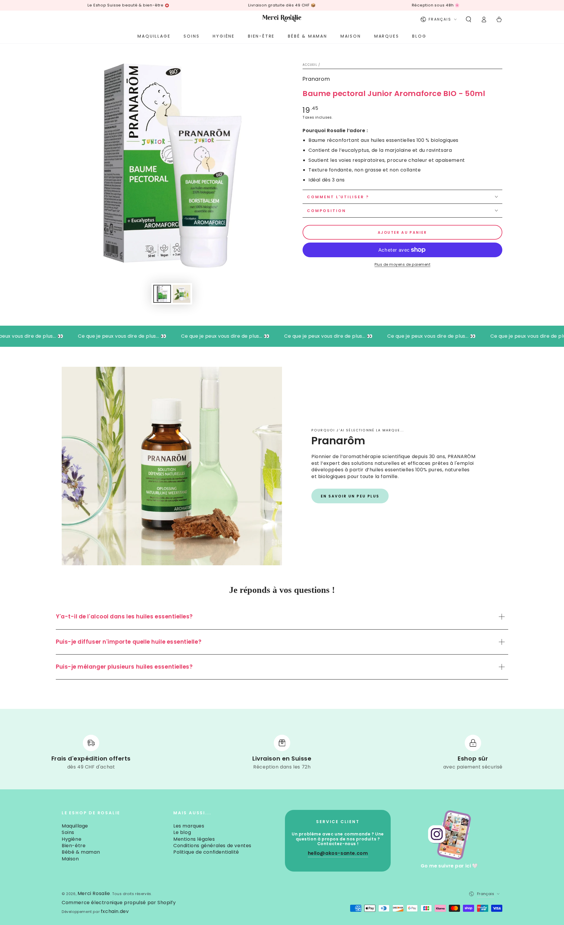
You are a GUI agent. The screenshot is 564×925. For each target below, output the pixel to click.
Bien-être (73, 845)
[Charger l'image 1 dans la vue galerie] (162, 294)
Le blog (182, 832)
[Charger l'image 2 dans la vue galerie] (181, 294)
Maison (70, 858)
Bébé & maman (81, 852)
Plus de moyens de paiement (402, 264)
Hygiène (71, 839)
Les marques (188, 826)
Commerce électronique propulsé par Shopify (119, 902)
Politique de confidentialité (206, 852)
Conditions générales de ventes (212, 845)
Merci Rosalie (94, 893)
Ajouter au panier (402, 232)
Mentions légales (194, 839)
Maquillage (75, 826)
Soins (68, 832)
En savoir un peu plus (350, 496)
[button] (468, 19)
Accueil (310, 65)
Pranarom (316, 79)
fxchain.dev (115, 911)
